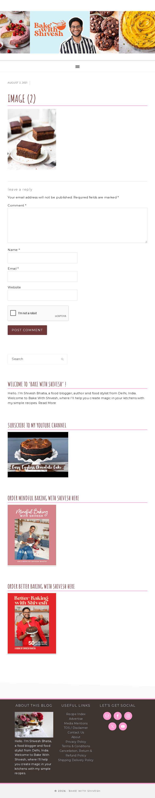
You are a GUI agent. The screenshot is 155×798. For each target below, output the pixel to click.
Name (14, 250)
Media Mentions (76, 723)
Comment (17, 205)
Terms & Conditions (76, 746)
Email (13, 268)
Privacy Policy (76, 742)
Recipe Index (76, 714)
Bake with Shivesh (77, 32)
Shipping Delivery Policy (75, 760)
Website (14, 287)
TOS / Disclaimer (76, 728)
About (76, 737)
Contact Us (76, 732)
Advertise (76, 719)
